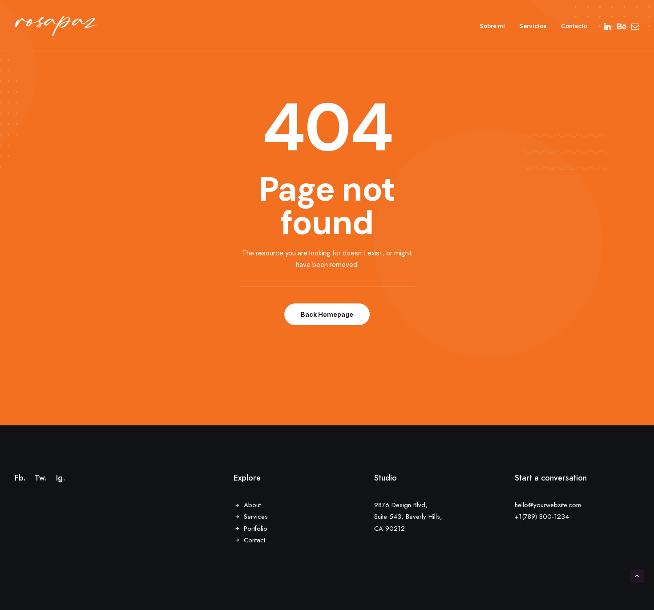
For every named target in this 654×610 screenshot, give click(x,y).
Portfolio (255, 528)
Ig (59, 478)
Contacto (574, 25)
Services (256, 516)
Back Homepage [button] (327, 314)
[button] (608, 26)
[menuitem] (492, 26)
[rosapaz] (56, 26)
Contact (254, 540)
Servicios (533, 25)
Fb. (20, 478)
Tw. (41, 478)
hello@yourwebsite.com (548, 505)
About (252, 505)
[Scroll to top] (637, 575)
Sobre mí (492, 25)
